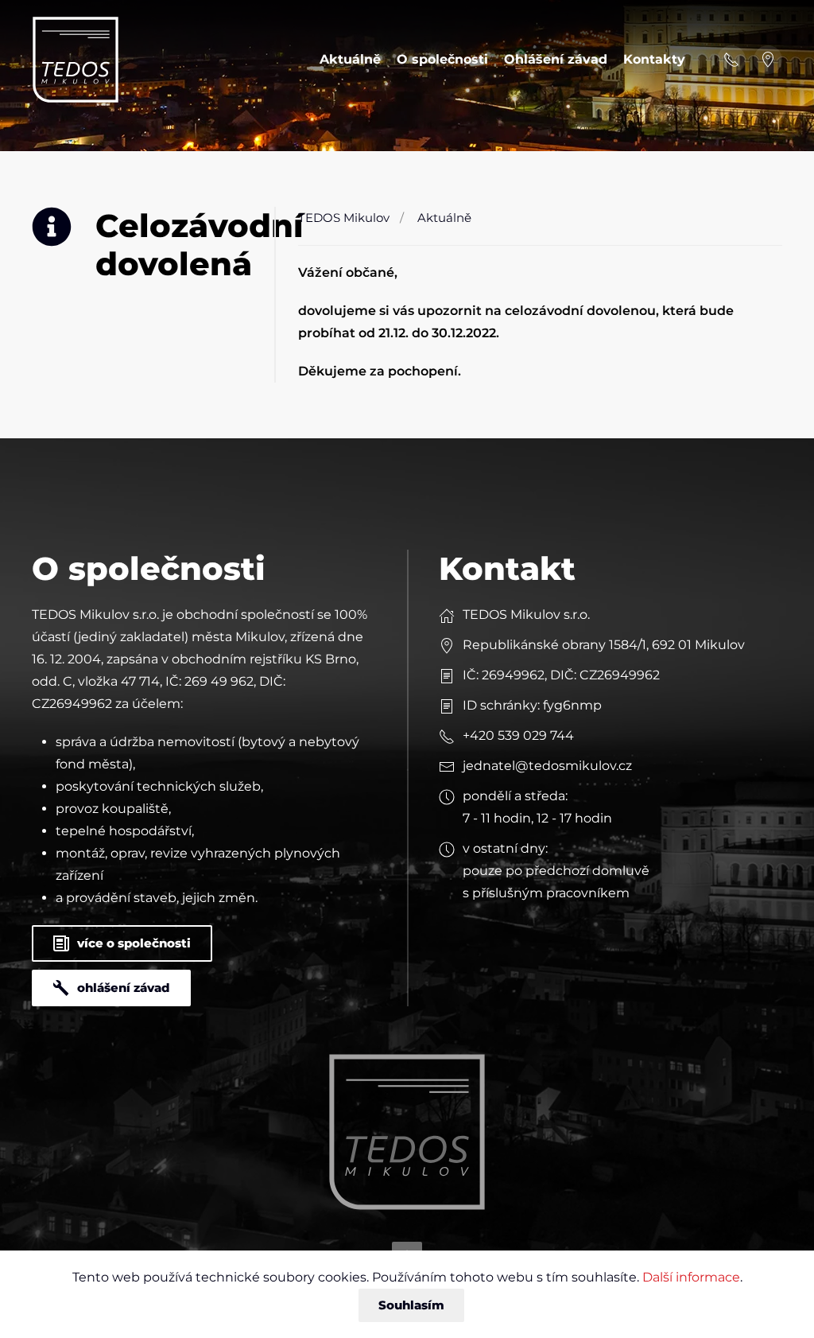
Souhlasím (411, 1305)
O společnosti (442, 59)
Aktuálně (350, 59)
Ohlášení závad (555, 59)
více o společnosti (134, 943)
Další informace (691, 1277)
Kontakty (654, 59)
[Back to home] (75, 59)
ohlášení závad (123, 987)
